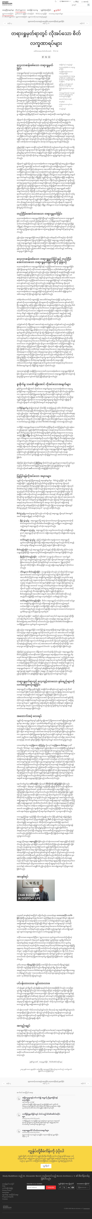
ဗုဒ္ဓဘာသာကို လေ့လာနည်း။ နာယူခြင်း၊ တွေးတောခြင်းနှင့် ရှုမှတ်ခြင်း (46, 21)
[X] (46, 57)
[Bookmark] (49, 57)
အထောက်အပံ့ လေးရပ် (65, 99)
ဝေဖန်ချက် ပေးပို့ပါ (8, 1184)
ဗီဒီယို (76, 1)
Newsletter (5, 1192)
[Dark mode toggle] (56, 1)
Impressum (86, 1208)
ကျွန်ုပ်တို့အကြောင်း (46, 10)
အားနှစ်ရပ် (62, 101)
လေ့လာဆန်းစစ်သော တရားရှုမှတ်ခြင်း (67, 68)
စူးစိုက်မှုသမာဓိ (34, 1062)
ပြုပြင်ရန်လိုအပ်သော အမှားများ (66, 89)
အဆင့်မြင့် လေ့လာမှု (32, 10)
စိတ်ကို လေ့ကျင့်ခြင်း (41, 13)
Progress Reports (7, 1197)
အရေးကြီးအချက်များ (8, 10)
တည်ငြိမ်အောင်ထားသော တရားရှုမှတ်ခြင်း (66, 72)
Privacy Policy (6, 1190)
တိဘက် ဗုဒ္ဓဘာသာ (20, 10)
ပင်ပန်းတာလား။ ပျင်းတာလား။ (65, 105)
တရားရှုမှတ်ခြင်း (43, 1062)
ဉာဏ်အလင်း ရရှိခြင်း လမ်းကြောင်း (24, 13)
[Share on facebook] (43, 57)
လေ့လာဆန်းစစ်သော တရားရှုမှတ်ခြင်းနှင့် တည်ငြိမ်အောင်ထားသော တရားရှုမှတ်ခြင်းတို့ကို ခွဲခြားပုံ (67, 78)
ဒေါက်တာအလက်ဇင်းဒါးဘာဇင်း (42, 51)
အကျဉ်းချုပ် (62, 109)
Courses (5, 1199)
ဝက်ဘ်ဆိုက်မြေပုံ (7, 1188)
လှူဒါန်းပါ (58, 10)
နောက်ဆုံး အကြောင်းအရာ (10, 1194)
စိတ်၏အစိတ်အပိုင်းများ (55, 1062)
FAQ (3, 1186)
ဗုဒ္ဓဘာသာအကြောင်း (7, 13)
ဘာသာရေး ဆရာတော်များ (56, 13)
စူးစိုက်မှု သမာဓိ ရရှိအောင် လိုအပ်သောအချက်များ (66, 85)
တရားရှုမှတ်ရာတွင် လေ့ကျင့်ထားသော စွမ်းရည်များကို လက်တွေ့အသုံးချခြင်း (66, 94)
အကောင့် (85, 1)
